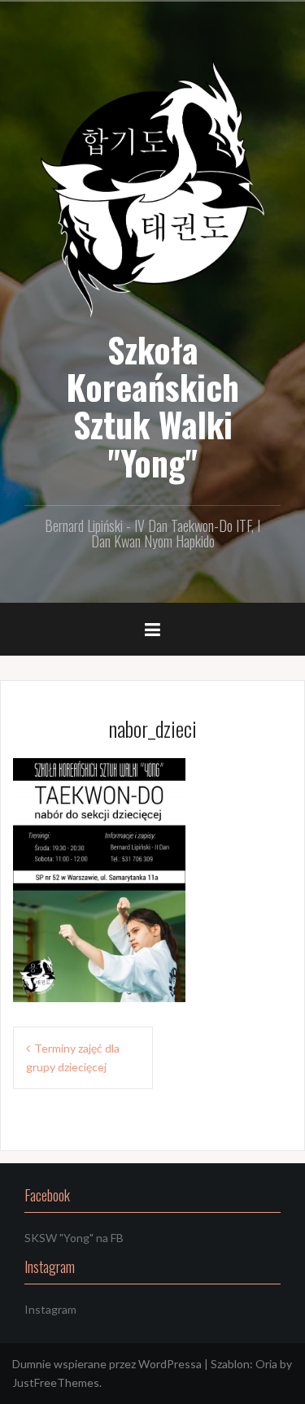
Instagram (50, 1309)
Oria (266, 1364)
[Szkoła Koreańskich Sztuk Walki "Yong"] (152, 185)
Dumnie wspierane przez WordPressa (107, 1364)
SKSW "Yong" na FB (74, 1238)
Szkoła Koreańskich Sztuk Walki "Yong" (152, 405)
